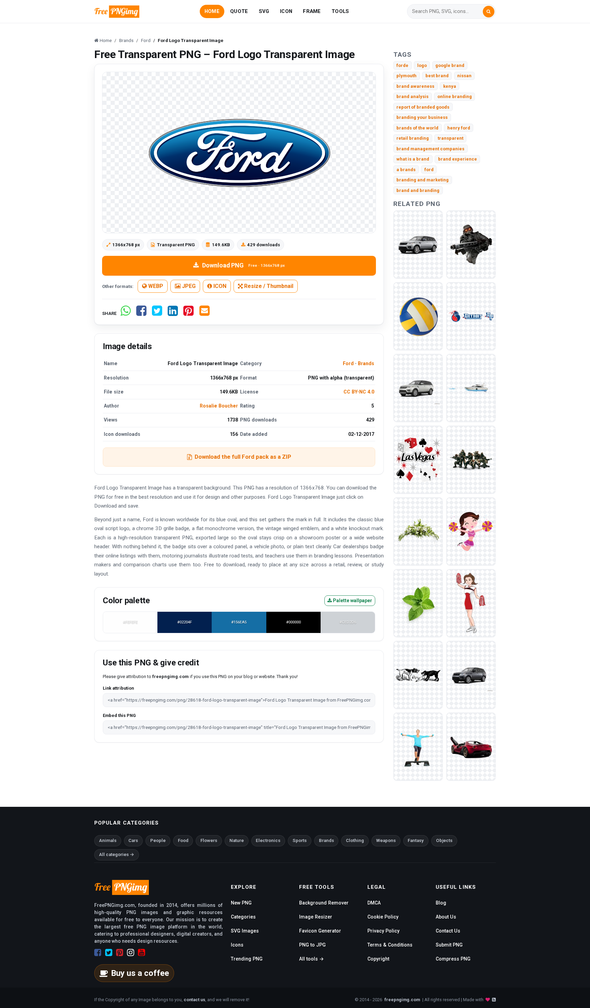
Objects (444, 840)
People (158, 840)
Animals (107, 840)
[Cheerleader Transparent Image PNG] (471, 603)
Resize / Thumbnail (268, 286)
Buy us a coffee (140, 973)
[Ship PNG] (471, 387)
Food (183, 840)
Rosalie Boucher (219, 406)
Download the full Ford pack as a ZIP (243, 456)
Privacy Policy (383, 930)
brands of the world (417, 127)
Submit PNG (449, 944)
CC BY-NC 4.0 (358, 392)
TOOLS (340, 11)
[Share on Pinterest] (188, 313)
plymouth (406, 75)
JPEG (188, 286)
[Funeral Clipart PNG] (418, 531)
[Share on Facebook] (141, 313)
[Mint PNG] (418, 603)
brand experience (457, 159)
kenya (449, 86)
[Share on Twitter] (157, 313)
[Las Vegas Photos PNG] (418, 459)
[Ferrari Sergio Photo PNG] (471, 746)
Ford (348, 363)
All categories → (116, 854)
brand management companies (430, 148)
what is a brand (412, 159)
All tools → (311, 958)
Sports (300, 840)
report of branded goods (422, 107)
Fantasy (416, 840)
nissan (464, 75)
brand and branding (417, 190)
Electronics (268, 840)
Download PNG (243, 265)
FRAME (312, 11)
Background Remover (324, 902)
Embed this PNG (119, 715)
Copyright (378, 958)
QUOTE (239, 11)
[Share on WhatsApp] (125, 313)
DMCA (374, 902)
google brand (449, 65)
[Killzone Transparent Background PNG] (471, 244)
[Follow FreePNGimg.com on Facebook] (97, 952)
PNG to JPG (312, 944)
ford (429, 169)
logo (422, 65)
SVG (264, 11)
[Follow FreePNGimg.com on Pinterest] (119, 952)
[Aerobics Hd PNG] (418, 746)
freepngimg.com (402, 999)
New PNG (241, 902)
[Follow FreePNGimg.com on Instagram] (130, 952)
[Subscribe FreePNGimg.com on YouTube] (141, 952)
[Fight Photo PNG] (418, 674)
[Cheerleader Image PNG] (471, 531)
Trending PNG (247, 958)
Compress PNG (453, 958)
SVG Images (245, 930)
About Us (446, 916)
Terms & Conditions (389, 944)
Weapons (386, 840)
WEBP (155, 286)
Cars (133, 840)
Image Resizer (315, 916)
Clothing (355, 840)
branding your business (422, 117)
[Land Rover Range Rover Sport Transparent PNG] (418, 244)
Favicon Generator (320, 930)
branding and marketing (422, 179)
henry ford (458, 127)
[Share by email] (204, 313)
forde (402, 65)
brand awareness (415, 86)
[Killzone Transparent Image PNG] (471, 459)
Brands (366, 363)
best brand (437, 75)
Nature (236, 840)
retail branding (412, 138)
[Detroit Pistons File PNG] (471, 316)
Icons (237, 944)
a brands (406, 169)
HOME (212, 11)
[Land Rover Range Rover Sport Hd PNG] (471, 674)
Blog (441, 902)
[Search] (488, 11)
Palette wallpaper (352, 600)
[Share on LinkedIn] (173, 313)
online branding (454, 96)
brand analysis (412, 96)
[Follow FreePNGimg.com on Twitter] (108, 952)
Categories (243, 916)
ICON (286, 11)
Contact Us (448, 930)
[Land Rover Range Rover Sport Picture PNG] (418, 387)
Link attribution (118, 688)
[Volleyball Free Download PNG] (418, 316)
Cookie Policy (382, 916)
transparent (450, 138)
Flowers (208, 840)
